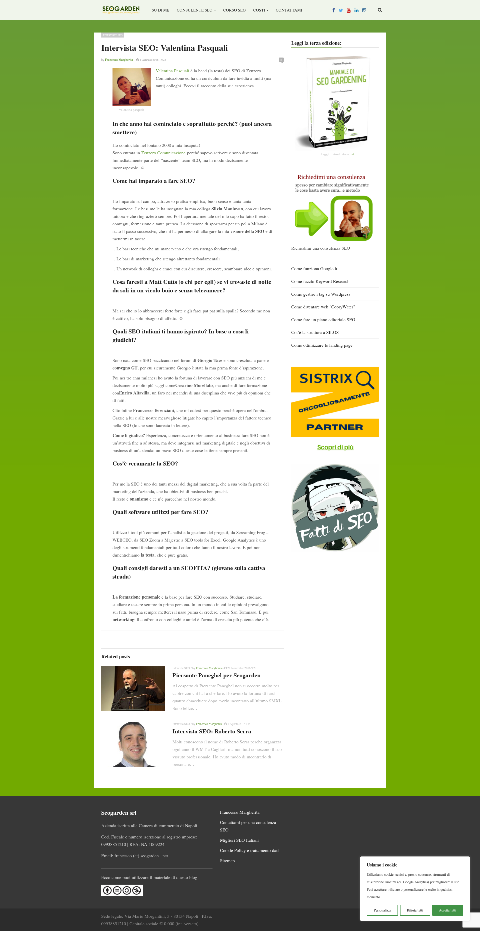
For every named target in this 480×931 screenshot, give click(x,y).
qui (352, 154)
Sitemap (227, 860)
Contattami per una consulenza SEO (248, 826)
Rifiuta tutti (415, 910)
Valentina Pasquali (172, 71)
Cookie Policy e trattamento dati (249, 850)
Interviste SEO (112, 35)
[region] (415, 888)
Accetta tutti (447, 910)
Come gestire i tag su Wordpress (320, 294)
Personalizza (382, 910)
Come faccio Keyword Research (320, 281)
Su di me (160, 10)
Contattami (289, 10)
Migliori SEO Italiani (239, 840)
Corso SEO (234, 10)
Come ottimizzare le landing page (321, 345)
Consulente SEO (195, 10)
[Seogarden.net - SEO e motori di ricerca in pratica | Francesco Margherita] (120, 10)
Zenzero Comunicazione (163, 153)
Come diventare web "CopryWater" (323, 307)
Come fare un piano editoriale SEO (323, 319)
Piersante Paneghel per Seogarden (216, 675)
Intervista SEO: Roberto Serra (211, 731)
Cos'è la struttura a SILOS (315, 332)
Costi (259, 10)
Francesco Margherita (209, 668)
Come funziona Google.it (314, 268)
